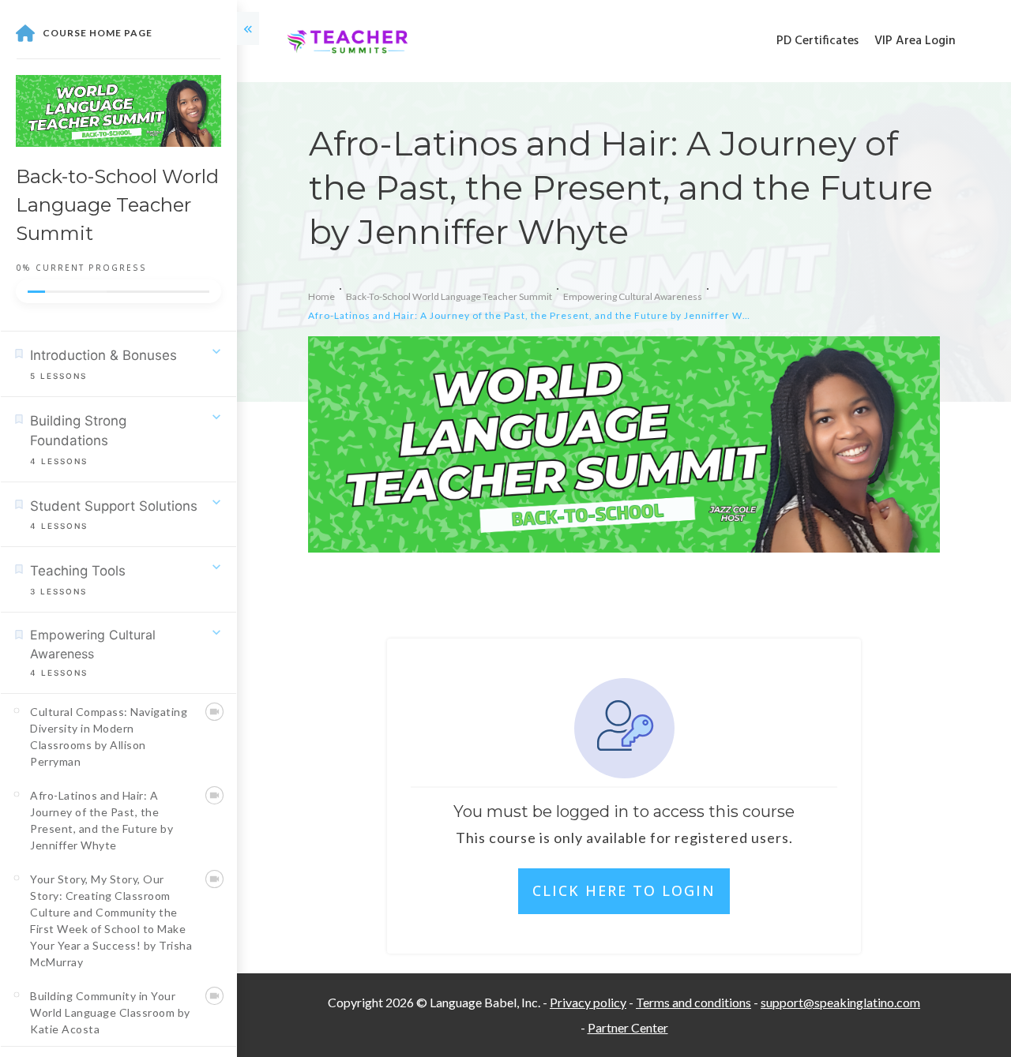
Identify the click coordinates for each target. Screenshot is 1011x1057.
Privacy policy (588, 1002)
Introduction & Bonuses (103, 355)
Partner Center (628, 1027)
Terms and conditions (693, 1002)
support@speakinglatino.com (840, 1002)
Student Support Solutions (113, 506)
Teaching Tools (78, 571)
